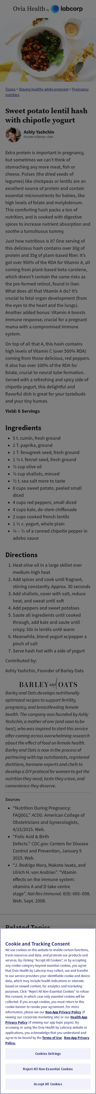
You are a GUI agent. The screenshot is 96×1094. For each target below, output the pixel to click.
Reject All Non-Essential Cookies (48, 1069)
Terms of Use (52, 1038)
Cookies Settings (48, 1053)
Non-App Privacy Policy (63, 1012)
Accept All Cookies (48, 1084)
